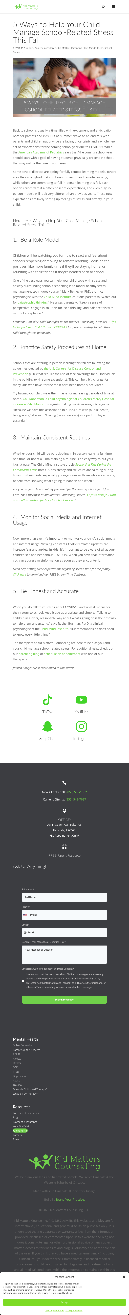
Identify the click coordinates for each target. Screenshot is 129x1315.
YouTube (82, 712)
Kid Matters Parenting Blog (72, 48)
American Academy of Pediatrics (41, 152)
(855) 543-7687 (76, 799)
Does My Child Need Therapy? (30, 1089)
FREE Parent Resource (64, 855)
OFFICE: (64, 820)
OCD (15, 1067)
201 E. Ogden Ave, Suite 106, (64, 824)
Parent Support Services (26, 1049)
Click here (19, 574)
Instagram (81, 739)
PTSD (16, 1071)
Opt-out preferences (54, 1310)
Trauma (17, 1085)
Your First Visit (21, 1126)
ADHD (16, 1054)
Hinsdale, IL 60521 (64, 830)
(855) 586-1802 (77, 792)
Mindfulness (96, 48)
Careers (17, 1135)
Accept (64, 1302)
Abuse (16, 1080)
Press (16, 1139)
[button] (124, 1276)
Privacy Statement (74, 1310)
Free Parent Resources (26, 1113)
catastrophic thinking (33, 302)
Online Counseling (23, 1045)
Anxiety (17, 1058)
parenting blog (29, 654)
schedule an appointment (62, 654)
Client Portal (20, 1130)
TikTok (47, 712)
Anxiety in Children (45, 48)
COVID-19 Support (23, 48)
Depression (19, 1076)
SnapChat (47, 739)
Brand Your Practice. (70, 1199)
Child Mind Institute (58, 297)
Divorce (17, 1063)
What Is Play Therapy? (25, 1093)
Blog (15, 1117)
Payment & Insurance (25, 1121)
